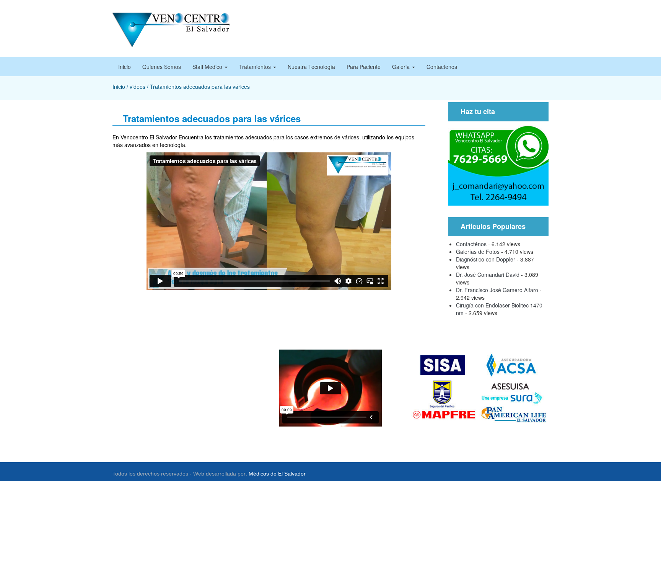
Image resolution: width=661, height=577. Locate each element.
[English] (488, 18)
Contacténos (442, 66)
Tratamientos (255, 66)
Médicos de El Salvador (277, 474)
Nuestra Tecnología (311, 66)
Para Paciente (364, 66)
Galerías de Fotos (478, 251)
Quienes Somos (161, 66)
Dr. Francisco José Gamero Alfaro (497, 290)
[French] (496, 18)
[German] (504, 18)
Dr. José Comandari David (487, 274)
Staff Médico (208, 66)
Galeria (401, 66)
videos (137, 86)
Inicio (124, 66)
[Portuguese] (511, 18)
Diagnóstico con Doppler (485, 259)
